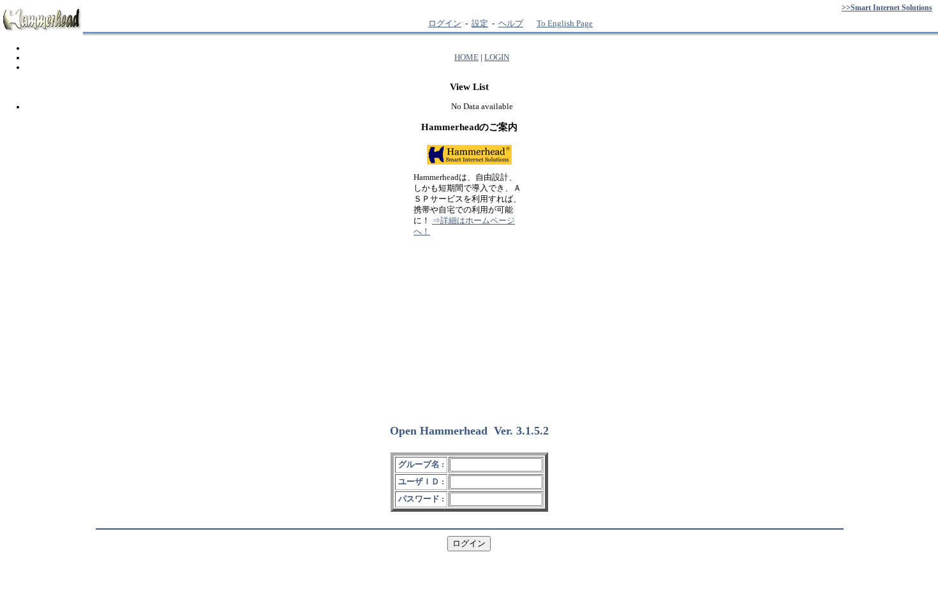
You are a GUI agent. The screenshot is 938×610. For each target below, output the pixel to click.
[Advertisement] (469, 324)
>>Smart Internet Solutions (887, 7)
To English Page (565, 23)
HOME (466, 57)
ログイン (444, 23)
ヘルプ (510, 23)
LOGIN (496, 57)
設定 (480, 23)
